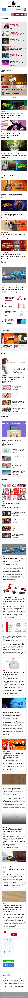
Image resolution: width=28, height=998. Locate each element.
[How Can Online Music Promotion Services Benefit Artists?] (14, 185)
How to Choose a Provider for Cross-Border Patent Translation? (9, 305)
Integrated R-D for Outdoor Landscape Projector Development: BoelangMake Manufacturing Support (10, 320)
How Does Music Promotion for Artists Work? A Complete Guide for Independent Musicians (13, 155)
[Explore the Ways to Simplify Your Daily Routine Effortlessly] (6, 450)
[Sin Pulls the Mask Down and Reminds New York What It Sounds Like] (5, 25)
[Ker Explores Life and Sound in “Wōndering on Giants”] (5, 55)
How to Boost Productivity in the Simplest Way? (12, 441)
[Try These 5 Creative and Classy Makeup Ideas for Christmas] (6, 402)
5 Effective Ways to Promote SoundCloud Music (13, 235)
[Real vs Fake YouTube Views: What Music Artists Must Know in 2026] (5, 41)
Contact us (9, 996)
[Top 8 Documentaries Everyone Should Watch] (6, 513)
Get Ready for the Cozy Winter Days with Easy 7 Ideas (18, 409)
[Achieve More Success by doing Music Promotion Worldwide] (14, 205)
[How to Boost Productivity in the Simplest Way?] (14, 429)
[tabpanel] (14, 85)
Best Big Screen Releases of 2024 (18, 520)
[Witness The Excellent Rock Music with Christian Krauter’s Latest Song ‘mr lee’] (5, 62)
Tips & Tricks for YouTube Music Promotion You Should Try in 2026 (17, 34)
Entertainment (5, 86)
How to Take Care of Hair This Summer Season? (18, 457)
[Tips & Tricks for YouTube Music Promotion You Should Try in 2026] (5, 33)
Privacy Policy (22, 996)
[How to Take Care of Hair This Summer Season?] (6, 458)
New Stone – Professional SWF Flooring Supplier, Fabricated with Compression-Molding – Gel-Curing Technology (13, 907)
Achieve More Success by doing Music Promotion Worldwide (12, 215)
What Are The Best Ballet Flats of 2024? (19, 394)
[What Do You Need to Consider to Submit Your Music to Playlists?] (14, 165)
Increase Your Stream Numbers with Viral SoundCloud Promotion (19, 346)
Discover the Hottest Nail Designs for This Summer (17, 387)
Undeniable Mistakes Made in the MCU (18, 528)
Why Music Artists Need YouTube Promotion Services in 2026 (6, 346)
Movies (4, 479)
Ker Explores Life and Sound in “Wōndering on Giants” (16, 56)
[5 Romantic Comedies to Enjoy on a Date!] (14, 492)
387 (22, 932)
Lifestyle (4, 416)
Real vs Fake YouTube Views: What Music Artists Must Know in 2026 (17, 41)
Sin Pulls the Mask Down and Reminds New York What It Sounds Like (17, 27)
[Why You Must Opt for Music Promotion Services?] (14, 85)
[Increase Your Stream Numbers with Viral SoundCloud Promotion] (20, 338)
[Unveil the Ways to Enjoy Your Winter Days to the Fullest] (6, 465)
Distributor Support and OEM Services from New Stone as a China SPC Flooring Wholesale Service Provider (14, 790)
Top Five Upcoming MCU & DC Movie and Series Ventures (18, 535)
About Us (3, 996)
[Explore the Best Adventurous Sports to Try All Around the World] (6, 472)
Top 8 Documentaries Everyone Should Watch (18, 513)
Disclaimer (15, 996)
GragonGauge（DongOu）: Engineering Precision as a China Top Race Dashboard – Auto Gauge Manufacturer (13, 867)
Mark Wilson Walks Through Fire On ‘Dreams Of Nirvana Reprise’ (18, 49)
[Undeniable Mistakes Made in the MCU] (6, 528)
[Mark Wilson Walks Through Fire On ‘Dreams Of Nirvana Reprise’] (5, 48)
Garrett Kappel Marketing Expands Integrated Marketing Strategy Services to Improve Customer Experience (14, 829)
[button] (12, 14)
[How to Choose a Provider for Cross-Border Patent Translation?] (21, 305)
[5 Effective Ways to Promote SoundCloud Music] (14, 225)
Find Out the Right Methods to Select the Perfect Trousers (13, 378)
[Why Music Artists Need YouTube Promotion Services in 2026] (7, 338)
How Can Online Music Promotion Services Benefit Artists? (11, 195)
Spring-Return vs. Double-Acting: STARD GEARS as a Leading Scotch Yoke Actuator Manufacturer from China (12, 287)
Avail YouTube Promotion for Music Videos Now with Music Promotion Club (13, 255)
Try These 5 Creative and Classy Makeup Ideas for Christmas (19, 402)
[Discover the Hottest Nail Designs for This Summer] (6, 387)
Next (25, 338)
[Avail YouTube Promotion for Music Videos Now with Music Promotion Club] (14, 245)
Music (10, 131)
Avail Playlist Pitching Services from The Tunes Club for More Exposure (13, 114)
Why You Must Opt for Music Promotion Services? (14, 90)
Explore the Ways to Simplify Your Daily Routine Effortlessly (18, 450)
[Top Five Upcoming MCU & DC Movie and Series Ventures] (6, 535)
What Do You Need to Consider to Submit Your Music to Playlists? (13, 174)
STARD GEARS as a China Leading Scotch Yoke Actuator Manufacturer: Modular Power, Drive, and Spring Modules (10, 297)
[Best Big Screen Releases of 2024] (6, 521)
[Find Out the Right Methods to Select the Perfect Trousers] (14, 366)
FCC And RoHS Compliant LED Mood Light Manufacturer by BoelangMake (10, 313)
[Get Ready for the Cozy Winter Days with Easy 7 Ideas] (6, 409)
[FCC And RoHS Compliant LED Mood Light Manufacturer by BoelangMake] (21, 313)
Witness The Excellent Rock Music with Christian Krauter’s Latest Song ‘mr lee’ (17, 64)
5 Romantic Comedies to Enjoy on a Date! (12, 504)
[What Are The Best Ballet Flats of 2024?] (6, 395)
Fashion (4, 354)
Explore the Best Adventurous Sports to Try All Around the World (18, 472)
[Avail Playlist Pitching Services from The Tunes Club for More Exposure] (14, 105)
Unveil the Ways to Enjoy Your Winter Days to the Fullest (18, 465)
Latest (3, 283)
